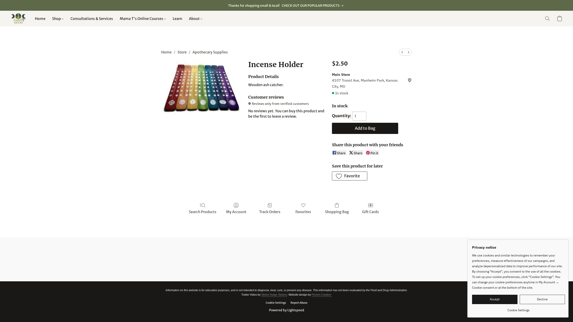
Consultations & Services (92, 18)
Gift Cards (370, 212)
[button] (18, 18)
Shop (57, 18)
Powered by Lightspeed (286, 310)
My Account (236, 212)
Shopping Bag (337, 212)
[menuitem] (402, 52)
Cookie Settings (276, 302)
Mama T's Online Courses (142, 18)
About (194, 18)
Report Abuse (299, 302)
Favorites (303, 212)
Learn (177, 18)
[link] (313, 5)
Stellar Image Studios (274, 294)
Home (40, 18)
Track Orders (269, 212)
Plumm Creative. (322, 294)
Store (182, 52)
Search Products (202, 212)
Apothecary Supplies (210, 52)
